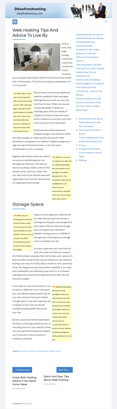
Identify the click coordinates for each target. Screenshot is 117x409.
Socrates (27, 404)
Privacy (82, 145)
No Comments (18, 388)
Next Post (63, 370)
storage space (42, 351)
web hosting (55, 351)
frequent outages (26, 351)
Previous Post (23, 370)
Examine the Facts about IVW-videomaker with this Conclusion (91, 122)
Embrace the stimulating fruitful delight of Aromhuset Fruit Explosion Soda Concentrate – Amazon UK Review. (90, 87)
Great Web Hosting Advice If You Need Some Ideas (24, 381)
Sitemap (83, 160)
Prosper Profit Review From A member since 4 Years (90, 152)
